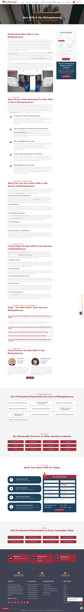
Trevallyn (68, 441)
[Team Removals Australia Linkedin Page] (18, 602)
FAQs (64, 590)
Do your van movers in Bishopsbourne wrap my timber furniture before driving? (28, 332)
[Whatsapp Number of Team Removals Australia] (81, 608)
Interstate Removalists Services (50, 588)
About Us (65, 586)
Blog (63, 2)
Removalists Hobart (32, 588)
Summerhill (33, 449)
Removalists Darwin (32, 594)
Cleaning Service (35, 2)
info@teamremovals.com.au (20, 558)
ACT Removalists (15, 537)
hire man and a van (21, 63)
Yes (60, 505)
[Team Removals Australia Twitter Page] (15, 602)
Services (28, 2)
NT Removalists (33, 537)
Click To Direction (65, 559)
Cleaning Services (47, 586)
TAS (31, 20)
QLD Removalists (33, 541)
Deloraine (68, 449)
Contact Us (68, 2)
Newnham (33, 441)
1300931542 (67, 76)
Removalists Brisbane (33, 592)
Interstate (43, 2)
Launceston (51, 449)
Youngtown (51, 445)
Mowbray (15, 449)
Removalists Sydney (32, 596)
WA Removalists (68, 541)
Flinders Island (16, 441)
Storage (59, 2)
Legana (16, 445)
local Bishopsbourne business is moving (20, 215)
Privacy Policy (66, 602)
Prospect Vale (51, 441)
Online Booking (46, 594)
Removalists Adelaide (33, 590)
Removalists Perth (32, 586)
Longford (68, 445)
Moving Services (47, 584)
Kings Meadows (33, 445)
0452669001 (40, 560)
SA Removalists (50, 537)
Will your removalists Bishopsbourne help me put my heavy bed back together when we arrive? (29, 340)
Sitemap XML (66, 598)
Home (23, 2)
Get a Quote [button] (5, 608)
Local (68, 507)
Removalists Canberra (33, 598)
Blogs (64, 592)
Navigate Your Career (68, 596)
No (64, 505)
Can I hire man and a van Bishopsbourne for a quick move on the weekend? (27, 335)
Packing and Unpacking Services (50, 590)
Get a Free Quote (59, 477)
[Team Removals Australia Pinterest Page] (21, 602)
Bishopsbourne (41, 20)
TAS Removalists (50, 541)
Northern (34, 20)
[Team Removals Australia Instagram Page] (12, 602)
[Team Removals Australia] (10, 2)
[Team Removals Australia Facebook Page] (9, 602)
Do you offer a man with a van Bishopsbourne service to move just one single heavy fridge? (29, 316)
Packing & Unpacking (51, 2)
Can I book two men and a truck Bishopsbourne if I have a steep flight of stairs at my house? (29, 327)
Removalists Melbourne (33, 584)
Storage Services (47, 592)
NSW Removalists (16, 541)
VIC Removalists (68, 537)
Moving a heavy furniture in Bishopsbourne (17, 251)
